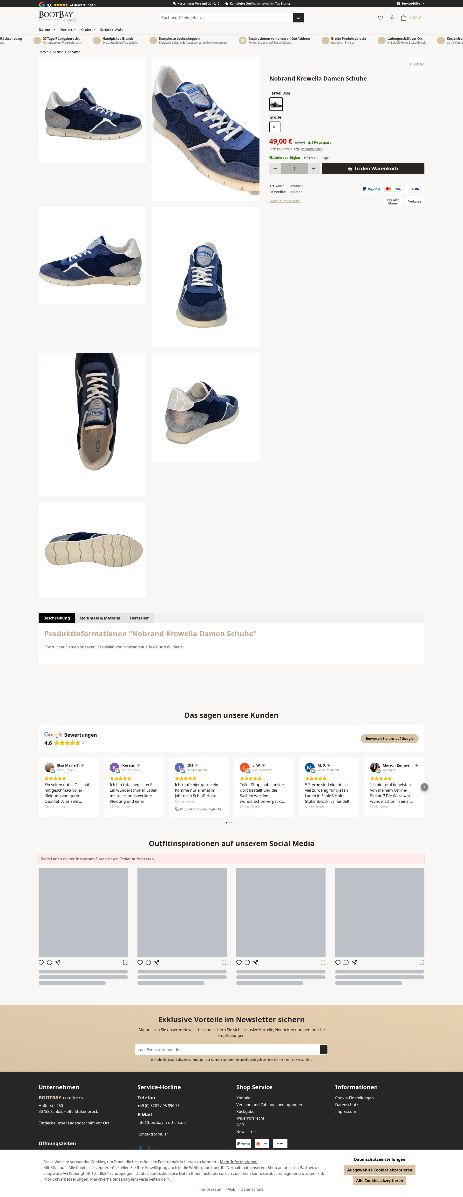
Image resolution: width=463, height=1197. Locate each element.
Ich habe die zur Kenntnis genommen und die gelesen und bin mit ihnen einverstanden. (231, 1059)
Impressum (345, 1111)
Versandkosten (312, 149)
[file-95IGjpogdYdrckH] (205, 129)
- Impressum (211, 1189)
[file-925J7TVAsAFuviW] (92, 424)
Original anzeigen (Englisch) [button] (200, 809)
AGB (253, 1060)
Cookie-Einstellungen (354, 1098)
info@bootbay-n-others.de (161, 1122)
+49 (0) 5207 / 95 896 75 (158, 1105)
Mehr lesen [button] (55, 806)
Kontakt (243, 1098)
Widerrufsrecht (250, 1118)
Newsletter (246, 1131)
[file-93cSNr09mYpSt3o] (205, 407)
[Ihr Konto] (392, 17)
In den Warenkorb (376, 168)
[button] (38, 787)
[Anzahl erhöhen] (314, 168)
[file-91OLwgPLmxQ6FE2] (92, 255)
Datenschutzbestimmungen (186, 1060)
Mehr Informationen (239, 1161)
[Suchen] (298, 17)
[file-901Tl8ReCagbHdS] (205, 277)
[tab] (57, 618)
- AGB (230, 1189)
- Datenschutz (251, 1189)
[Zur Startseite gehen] (58, 17)
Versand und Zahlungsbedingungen (269, 1104)
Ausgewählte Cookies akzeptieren (379, 1170)
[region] (149, 327)
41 (275, 126)
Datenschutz (346, 1104)
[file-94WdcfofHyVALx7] (92, 549)
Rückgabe (245, 1111)
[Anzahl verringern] (275, 168)
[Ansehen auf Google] (49, 767)
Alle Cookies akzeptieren (379, 1180)
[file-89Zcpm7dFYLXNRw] (92, 110)
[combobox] (226, 17)
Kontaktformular (152, 1134)
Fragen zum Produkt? (284, 201)
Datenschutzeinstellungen (379, 1159)
